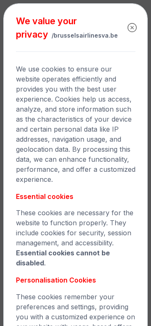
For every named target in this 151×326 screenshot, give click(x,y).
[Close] (132, 27)
